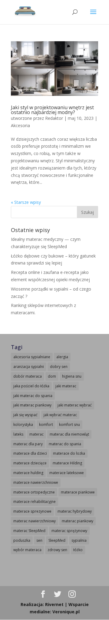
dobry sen (59, 366)
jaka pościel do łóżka (31, 386)
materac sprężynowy (69, 530)
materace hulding (28, 472)
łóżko (78, 549)
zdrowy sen (57, 549)
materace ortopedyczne (34, 492)
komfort (46, 424)
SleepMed (56, 540)
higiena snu (71, 376)
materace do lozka (69, 453)
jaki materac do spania (32, 395)
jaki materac (65, 386)
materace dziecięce (30, 463)
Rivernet (54, 604)
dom (52, 376)
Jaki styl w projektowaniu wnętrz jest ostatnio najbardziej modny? (52, 110)
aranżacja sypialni (28, 366)
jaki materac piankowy (32, 405)
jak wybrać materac (60, 414)
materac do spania (65, 443)
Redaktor (54, 118)
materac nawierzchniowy (34, 521)
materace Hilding (67, 463)
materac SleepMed (29, 530)
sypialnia (79, 540)
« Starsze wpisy (26, 202)
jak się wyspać (25, 414)
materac (36, 434)
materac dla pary (28, 443)
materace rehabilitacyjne (34, 501)
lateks (18, 434)
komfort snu (69, 424)
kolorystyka (23, 424)
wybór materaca (27, 549)
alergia (62, 356)
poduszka (21, 540)
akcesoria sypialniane (31, 356)
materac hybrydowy (75, 511)
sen (39, 540)
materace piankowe (78, 492)
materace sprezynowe (32, 511)
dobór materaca (27, 376)
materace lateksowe (66, 472)
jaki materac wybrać (75, 405)
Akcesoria (20, 125)
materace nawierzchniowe (35, 482)
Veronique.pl (66, 612)
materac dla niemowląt (69, 434)
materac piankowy (77, 521)
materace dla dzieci (30, 453)
